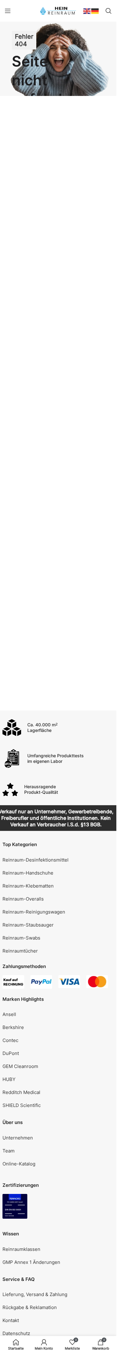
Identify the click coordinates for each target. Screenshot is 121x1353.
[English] (87, 10)
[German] (95, 10)
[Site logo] (58, 10)
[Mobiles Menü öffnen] (8, 11)
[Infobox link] (58, 727)
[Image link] (14, 1206)
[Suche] (108, 11)
